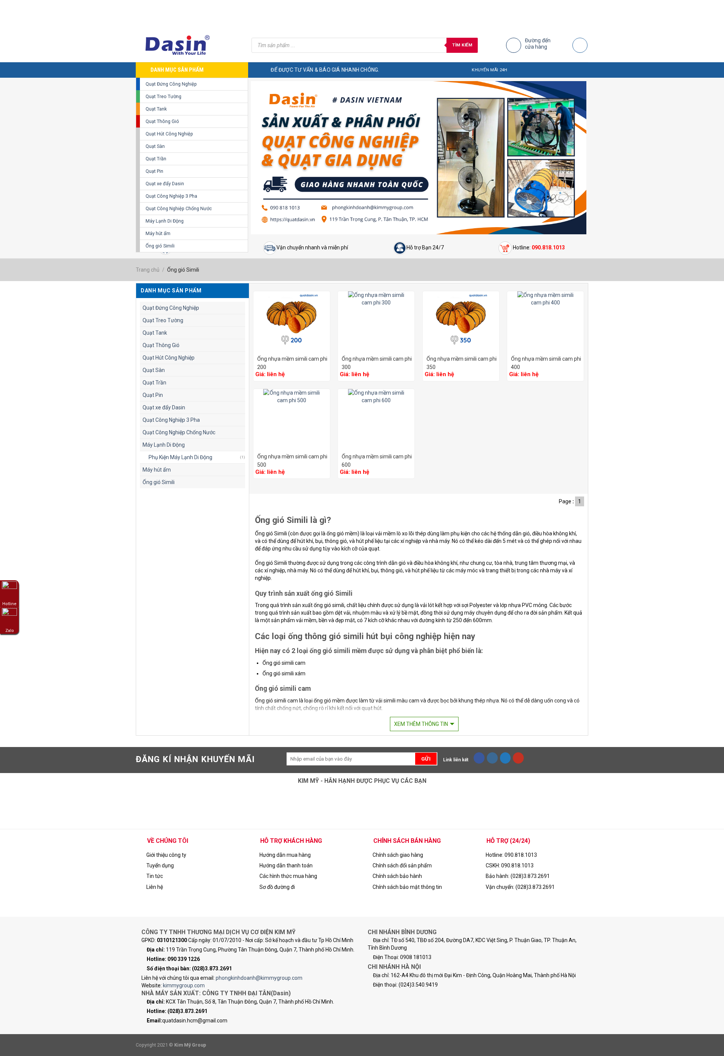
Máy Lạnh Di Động (165, 221)
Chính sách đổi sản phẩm (402, 865)
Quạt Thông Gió (162, 121)
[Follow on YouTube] (518, 758)
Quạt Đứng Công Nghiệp (171, 84)
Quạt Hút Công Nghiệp (169, 134)
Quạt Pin (154, 171)
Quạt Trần (156, 158)
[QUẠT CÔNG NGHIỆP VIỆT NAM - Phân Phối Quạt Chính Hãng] (188, 45)
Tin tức (154, 876)
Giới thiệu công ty (166, 855)
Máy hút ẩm (158, 233)
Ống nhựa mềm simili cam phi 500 (292, 460)
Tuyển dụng (160, 865)
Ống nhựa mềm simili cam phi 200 (292, 363)
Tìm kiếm (462, 45)
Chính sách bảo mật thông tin (407, 887)
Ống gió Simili (160, 246)
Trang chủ (148, 270)
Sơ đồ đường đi (277, 887)
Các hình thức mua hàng (288, 876)
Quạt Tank (156, 109)
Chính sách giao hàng (398, 855)
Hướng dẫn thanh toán (286, 865)
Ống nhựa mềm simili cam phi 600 (377, 460)
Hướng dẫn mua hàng (285, 855)
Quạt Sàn (155, 146)
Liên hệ (154, 887)
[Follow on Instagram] (492, 758)
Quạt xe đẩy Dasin (165, 183)
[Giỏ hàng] (579, 45)
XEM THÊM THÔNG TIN (421, 724)
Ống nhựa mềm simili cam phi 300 (377, 363)
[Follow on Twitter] (505, 758)
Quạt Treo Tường (163, 96)
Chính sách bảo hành (397, 876)
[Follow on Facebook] (479, 758)
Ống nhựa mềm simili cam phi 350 (461, 363)
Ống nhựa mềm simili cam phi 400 (546, 363)
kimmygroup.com (184, 985)
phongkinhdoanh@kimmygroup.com (259, 978)
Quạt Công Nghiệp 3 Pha (171, 196)
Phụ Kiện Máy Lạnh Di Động (180, 457)
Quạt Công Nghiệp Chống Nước (179, 208)
